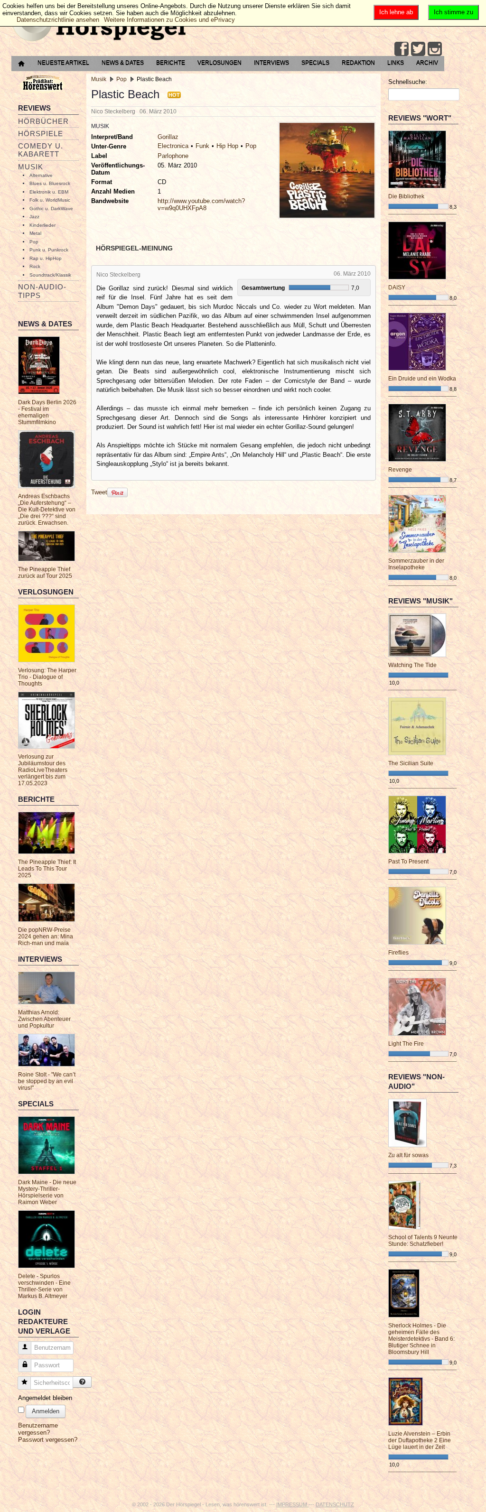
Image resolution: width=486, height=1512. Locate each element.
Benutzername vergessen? (38, 1429)
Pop (33, 241)
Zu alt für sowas (408, 1155)
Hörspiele (40, 134)
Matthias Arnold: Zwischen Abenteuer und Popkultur (44, 1019)
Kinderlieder (42, 225)
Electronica (173, 145)
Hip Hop (227, 145)
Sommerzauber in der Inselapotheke (416, 564)
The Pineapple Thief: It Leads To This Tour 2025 (47, 869)
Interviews (271, 62)
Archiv (427, 62)
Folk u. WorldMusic (49, 200)
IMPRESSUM (292, 1504)
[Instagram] (435, 49)
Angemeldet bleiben (45, 1397)
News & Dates (123, 62)
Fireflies (398, 952)
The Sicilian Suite (410, 763)
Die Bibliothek (406, 196)
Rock (34, 266)
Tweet (99, 492)
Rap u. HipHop (45, 258)
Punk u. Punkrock (48, 249)
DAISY (396, 287)
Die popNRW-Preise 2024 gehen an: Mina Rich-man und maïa (45, 936)
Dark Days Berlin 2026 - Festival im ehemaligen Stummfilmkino (47, 412)
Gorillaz (168, 136)
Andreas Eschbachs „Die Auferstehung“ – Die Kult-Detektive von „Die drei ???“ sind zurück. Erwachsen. (46, 509)
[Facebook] (401, 49)
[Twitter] (418, 49)
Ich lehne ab (396, 12)
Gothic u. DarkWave (51, 208)
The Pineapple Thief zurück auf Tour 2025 (45, 572)
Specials (315, 62)
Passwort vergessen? (47, 1439)
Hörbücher (43, 121)
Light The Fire (406, 1043)
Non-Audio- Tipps (42, 291)
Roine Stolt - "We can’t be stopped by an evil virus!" (46, 1081)
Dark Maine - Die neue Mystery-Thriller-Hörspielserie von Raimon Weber (47, 1192)
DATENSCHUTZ (335, 1504)
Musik (30, 167)
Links (395, 62)
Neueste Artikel (63, 62)
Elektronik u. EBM (48, 192)
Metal (35, 233)
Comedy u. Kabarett (40, 150)
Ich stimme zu (453, 12)
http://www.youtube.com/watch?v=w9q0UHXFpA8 (201, 204)
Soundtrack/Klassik (50, 275)
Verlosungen (219, 62)
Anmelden (45, 1411)
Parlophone (173, 155)
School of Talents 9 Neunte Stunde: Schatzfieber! (423, 1240)
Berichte (170, 62)
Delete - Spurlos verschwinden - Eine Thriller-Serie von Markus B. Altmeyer (44, 1286)
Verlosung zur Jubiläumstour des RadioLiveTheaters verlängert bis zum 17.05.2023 (42, 770)
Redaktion (358, 62)
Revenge (400, 469)
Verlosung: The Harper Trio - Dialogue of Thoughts (47, 677)
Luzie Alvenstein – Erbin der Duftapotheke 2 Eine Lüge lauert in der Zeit (419, 1440)
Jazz (34, 216)
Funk (202, 145)
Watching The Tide (412, 665)
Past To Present (408, 861)
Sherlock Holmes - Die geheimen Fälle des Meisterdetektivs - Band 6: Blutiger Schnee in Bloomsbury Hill (421, 1338)
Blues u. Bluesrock (49, 183)
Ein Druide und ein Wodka (422, 378)
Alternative (41, 175)
